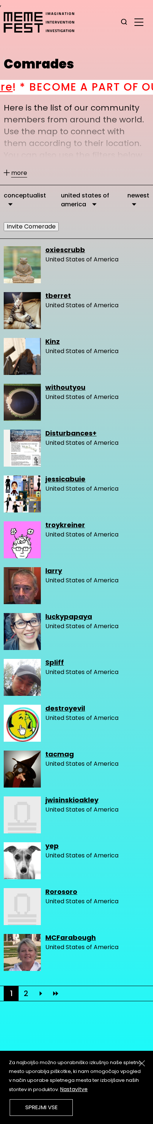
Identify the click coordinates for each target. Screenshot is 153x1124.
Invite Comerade (31, 226)
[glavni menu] (138, 22)
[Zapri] (141, 1063)
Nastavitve (74, 1089)
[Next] (40, 993)
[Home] (43, 22)
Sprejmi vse (41, 1107)
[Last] (55, 993)
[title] (124, 22)
